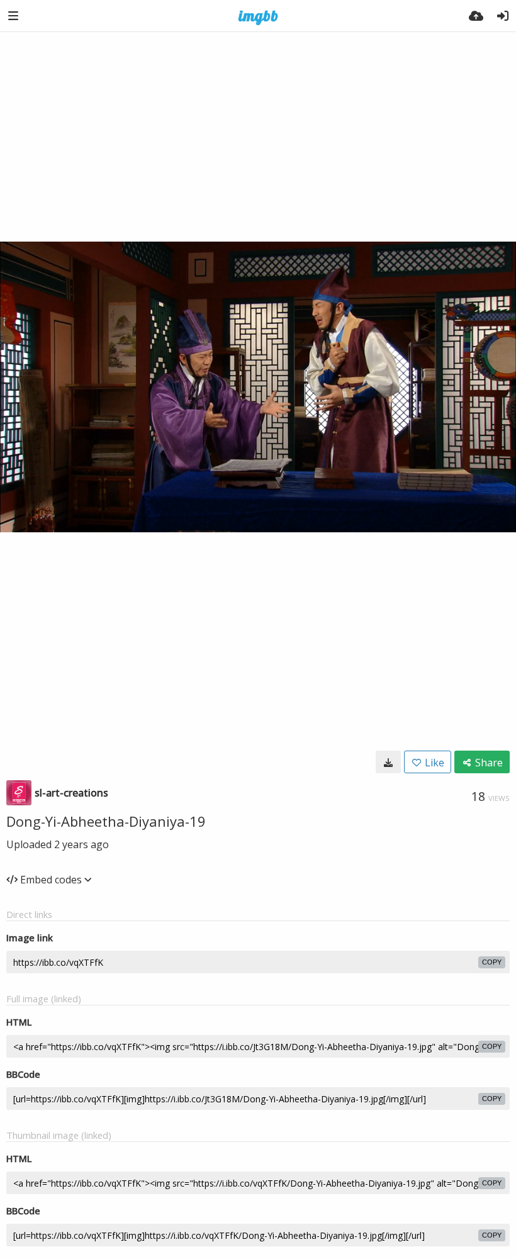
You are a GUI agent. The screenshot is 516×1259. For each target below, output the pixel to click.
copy (492, 962)
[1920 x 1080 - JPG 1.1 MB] (388, 762)
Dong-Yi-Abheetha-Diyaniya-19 (106, 821)
